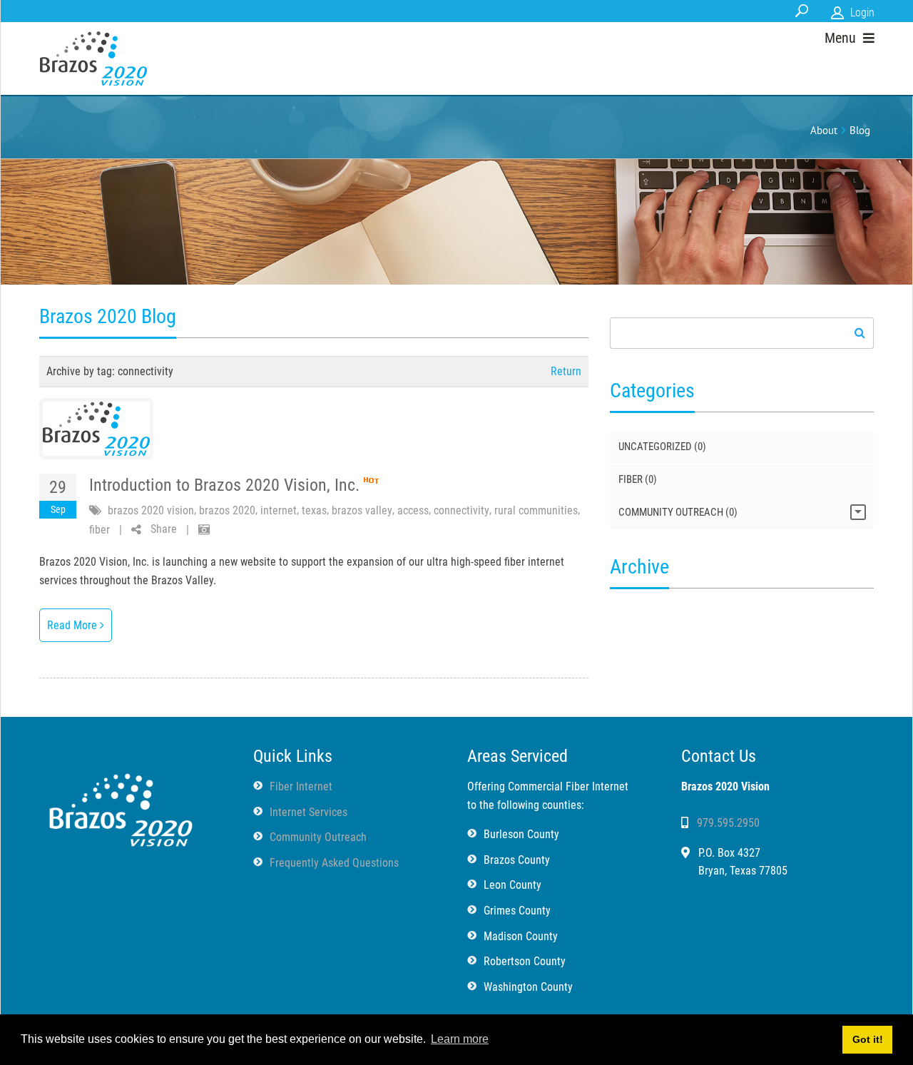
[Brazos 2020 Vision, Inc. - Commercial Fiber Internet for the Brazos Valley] (93, 58)
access (413, 510)
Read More (73, 625)
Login (862, 12)
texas (314, 510)
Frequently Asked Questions (334, 863)
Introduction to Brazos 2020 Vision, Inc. (224, 485)
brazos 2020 (227, 510)
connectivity (461, 510)
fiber (99, 529)
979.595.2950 (728, 823)
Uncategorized (662, 446)
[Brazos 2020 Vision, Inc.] (119, 806)
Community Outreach (678, 512)
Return (566, 371)
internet (278, 510)
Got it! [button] (867, 1039)
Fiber (637, 479)
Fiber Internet (301, 786)
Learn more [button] (460, 1039)
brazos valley (362, 510)
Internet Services (308, 812)
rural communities (536, 510)
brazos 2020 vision (151, 510)
